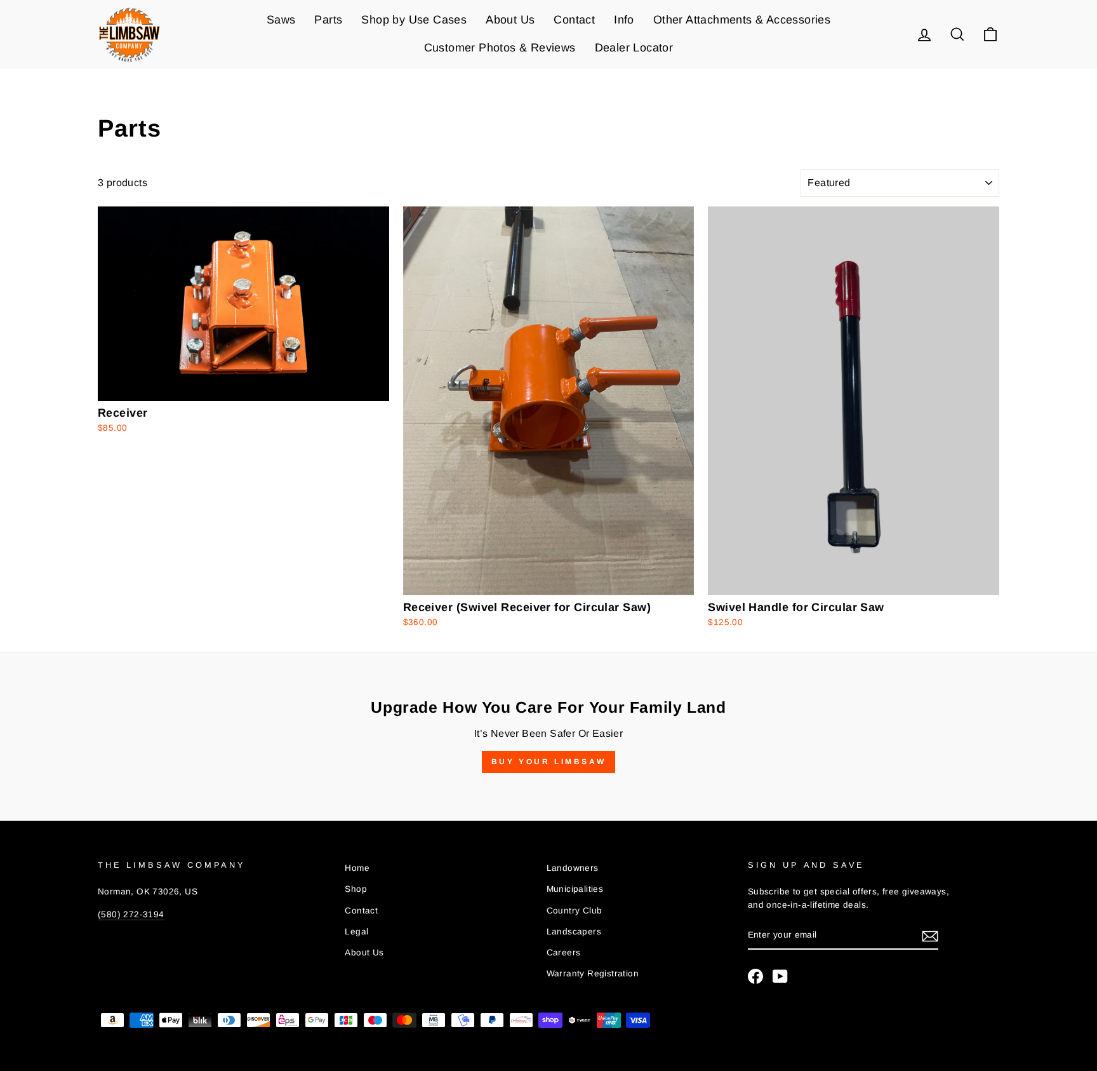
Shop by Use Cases (414, 19)
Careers (564, 952)
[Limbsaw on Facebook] (755, 976)
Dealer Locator (634, 47)
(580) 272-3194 (131, 914)
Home (357, 868)
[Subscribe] (930, 935)
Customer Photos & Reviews (500, 47)
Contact (574, 19)
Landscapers (574, 931)
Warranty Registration (593, 973)
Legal (356, 931)
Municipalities (575, 889)
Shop (356, 889)
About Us (510, 19)
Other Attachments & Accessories (741, 19)
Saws (281, 19)
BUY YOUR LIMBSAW (548, 761)
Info (624, 19)
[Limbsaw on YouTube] (780, 976)
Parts (328, 19)
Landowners (573, 868)
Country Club (574, 910)
